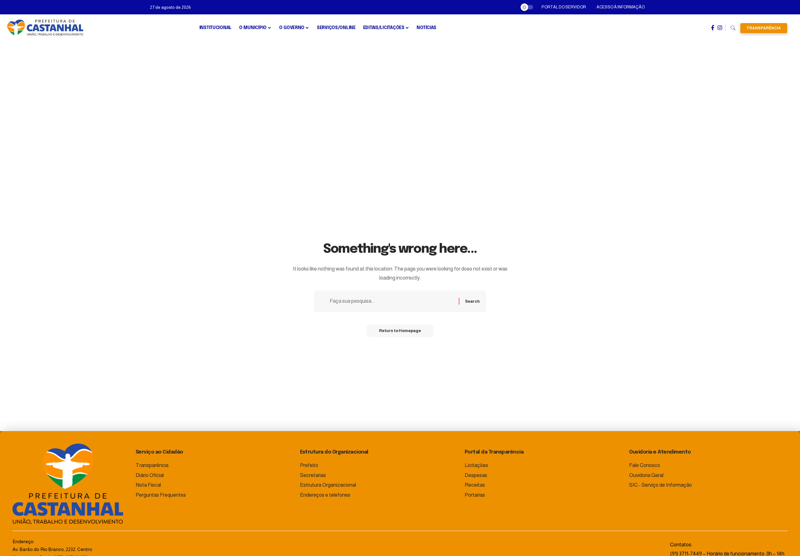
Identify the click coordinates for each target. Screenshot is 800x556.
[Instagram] (720, 28)
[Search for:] (392, 301)
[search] (733, 28)
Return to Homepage (400, 330)
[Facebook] (712, 28)
